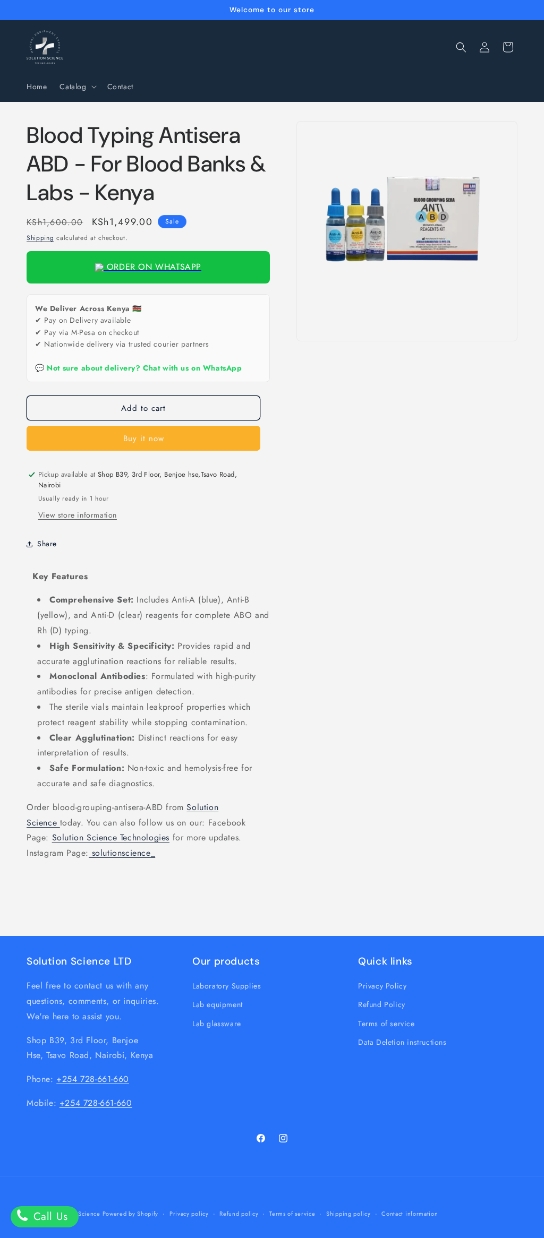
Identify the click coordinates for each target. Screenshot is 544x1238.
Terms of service (386, 1023)
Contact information (409, 1213)
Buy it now (143, 438)
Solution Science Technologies (110, 837)
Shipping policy (348, 1213)
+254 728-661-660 (92, 1079)
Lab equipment (217, 1004)
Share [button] (47, 543)
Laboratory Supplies (226, 986)
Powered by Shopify (131, 1213)
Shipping (40, 238)
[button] (76, 86)
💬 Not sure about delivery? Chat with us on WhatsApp (138, 368)
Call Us (49, 1216)
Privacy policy (189, 1213)
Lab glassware (216, 1023)
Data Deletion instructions (402, 1042)
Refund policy (238, 1213)
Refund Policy (381, 1004)
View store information (77, 515)
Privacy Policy (382, 986)
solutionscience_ (122, 853)
